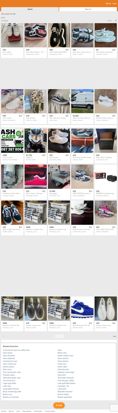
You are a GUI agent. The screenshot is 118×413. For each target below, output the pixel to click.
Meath (55, 120)
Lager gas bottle (9, 383)
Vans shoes (7, 353)
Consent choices (50, 411)
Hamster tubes (9, 375)
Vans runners (63, 358)
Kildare (80, 120)
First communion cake (12, 372)
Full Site (3, 411)
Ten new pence (9, 381)
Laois (35, 232)
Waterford (105, 120)
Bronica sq (7, 394)
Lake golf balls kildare (66, 383)
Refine (110, 20)
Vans (60, 350)
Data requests (26, 411)
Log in (18, 411)
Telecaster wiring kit (66, 378)
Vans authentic (9, 358)
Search (30, 9)
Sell (60, 405)
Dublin (11, 54)
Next (114, 336)
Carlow (84, 232)
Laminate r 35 (63, 386)
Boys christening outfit (12, 392)
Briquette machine (65, 392)
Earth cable (62, 367)
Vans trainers (63, 361)
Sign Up (108, 3)
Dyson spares (8, 367)
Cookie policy (38, 411)
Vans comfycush (9, 364)
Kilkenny (106, 196)
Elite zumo (7, 369)
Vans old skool (9, 356)
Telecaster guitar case (12, 378)
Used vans (62, 364)
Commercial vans (10, 361)
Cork (58, 196)
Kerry (106, 160)
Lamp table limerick (11, 389)
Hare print (62, 375)
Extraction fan (63, 369)
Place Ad (88, 9)
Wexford (14, 160)
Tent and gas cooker (66, 381)
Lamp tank (62, 389)
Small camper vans (65, 356)
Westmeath (11, 120)
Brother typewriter (65, 397)
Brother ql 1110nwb (11, 397)
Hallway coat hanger (66, 372)
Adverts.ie (10, 3)
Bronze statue (63, 394)
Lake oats (7, 386)
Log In (115, 3)
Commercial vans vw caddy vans (16, 350)
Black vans (62, 353)
